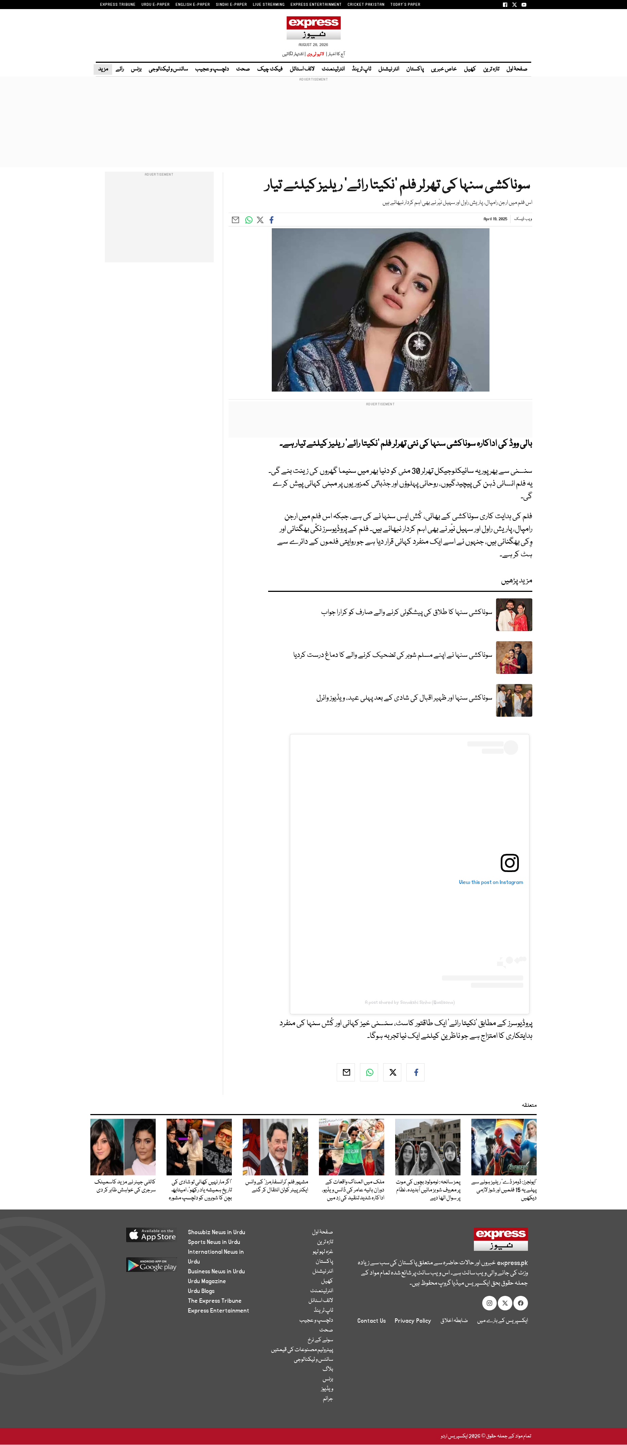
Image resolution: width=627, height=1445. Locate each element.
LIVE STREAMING (269, 5)
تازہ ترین (491, 69)
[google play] (138, 1267)
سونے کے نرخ (320, 1340)
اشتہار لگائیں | (294, 54)
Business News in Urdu (216, 1271)
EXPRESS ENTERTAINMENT (316, 5)
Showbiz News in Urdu (216, 1232)
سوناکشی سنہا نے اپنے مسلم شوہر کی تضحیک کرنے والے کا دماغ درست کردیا (392, 655)
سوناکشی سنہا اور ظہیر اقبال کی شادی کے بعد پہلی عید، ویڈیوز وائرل (404, 698)
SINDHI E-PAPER (231, 5)
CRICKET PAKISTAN (366, 5)
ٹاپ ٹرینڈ (361, 69)
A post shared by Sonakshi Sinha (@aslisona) (410, 1002)
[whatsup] (369, 1072)
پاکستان (415, 69)
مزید (103, 69)
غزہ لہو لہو (323, 1252)
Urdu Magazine (207, 1281)
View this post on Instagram (491, 882)
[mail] (346, 1072)
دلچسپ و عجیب (212, 69)
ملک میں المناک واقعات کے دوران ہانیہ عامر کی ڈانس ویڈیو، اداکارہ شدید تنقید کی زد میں (353, 1190)
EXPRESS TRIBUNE (118, 5)
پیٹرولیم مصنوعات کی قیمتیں (302, 1350)
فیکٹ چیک (270, 69)
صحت (243, 69)
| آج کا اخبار (335, 54)
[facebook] (415, 1072)
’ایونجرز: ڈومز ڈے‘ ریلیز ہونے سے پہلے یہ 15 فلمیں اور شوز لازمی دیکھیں (504, 1190)
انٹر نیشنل (388, 69)
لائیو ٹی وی (315, 54)
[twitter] (392, 1072)
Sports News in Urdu (214, 1242)
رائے (120, 69)
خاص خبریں (444, 69)
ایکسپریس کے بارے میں (502, 1321)
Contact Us (371, 1321)
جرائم (328, 1399)
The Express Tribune (215, 1301)
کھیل (470, 69)
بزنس (136, 69)
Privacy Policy (413, 1321)
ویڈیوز (327, 1389)
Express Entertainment (218, 1310)
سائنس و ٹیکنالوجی (168, 69)
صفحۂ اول (517, 69)
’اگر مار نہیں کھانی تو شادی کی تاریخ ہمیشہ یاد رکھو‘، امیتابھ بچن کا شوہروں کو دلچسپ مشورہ (200, 1190)
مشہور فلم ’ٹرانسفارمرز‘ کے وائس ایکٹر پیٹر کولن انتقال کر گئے (276, 1186)
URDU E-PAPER (156, 5)
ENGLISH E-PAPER (193, 5)
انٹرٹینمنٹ (333, 69)
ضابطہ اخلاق (454, 1321)
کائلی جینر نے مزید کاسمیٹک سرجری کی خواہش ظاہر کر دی (125, 1186)
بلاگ (328, 1369)
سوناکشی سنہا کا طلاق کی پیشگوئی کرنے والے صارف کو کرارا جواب (406, 612)
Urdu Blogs (201, 1291)
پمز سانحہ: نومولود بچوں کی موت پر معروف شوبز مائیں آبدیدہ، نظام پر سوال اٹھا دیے (428, 1190)
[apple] (138, 1238)
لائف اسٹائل (302, 69)
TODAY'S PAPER (405, 5)
